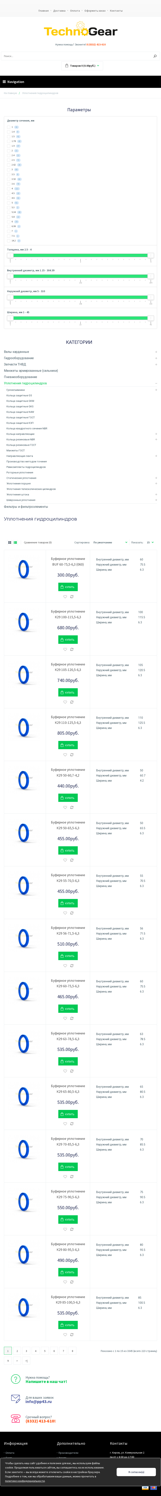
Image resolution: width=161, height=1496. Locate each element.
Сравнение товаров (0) (38, 542)
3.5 (14, 174)
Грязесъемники (15, 389)
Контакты (116, 10)
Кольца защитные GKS (20, 406)
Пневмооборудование (20, 377)
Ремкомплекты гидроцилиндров (26, 467)
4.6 (15, 197)
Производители (68, 1453)
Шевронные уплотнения (20, 500)
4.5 (15, 193)
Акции (62, 1457)
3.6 (15, 183)
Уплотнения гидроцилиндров (25, 383)
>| (26, 1361)
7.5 (14, 235)
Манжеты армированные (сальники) (31, 371)
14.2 (15, 240)
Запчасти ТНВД (15, 364)
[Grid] (9, 542)
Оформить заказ (94, 10)
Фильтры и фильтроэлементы (26, 507)
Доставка (59, 10)
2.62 (15, 164)
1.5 (15, 136)
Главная (43, 10)
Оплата (75, 10)
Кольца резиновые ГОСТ (21, 444)
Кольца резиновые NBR (20, 439)
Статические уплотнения (21, 478)
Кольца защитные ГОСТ (20, 417)
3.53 (15, 179)
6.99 (15, 226)
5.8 (15, 216)
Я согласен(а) (136, 1472)
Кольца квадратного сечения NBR (26, 428)
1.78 (15, 141)
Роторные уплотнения (19, 472)
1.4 (14, 131)
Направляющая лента (19, 456)
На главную (10, 93)
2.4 (15, 155)
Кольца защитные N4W (20, 411)
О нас (8, 1457)
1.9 (15, 145)
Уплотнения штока (17, 494)
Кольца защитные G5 (19, 395)
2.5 (15, 159)
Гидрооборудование (19, 358)
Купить (69, 587)
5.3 (14, 207)
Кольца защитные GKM (20, 400)
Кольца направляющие (20, 433)
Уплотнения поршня (18, 483)
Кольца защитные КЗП (20, 422)
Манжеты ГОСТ (15, 450)
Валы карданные (16, 352)
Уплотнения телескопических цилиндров (31, 489)
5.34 (15, 212)
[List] (15, 542)
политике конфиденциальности (25, 1481)
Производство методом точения (26, 461)
